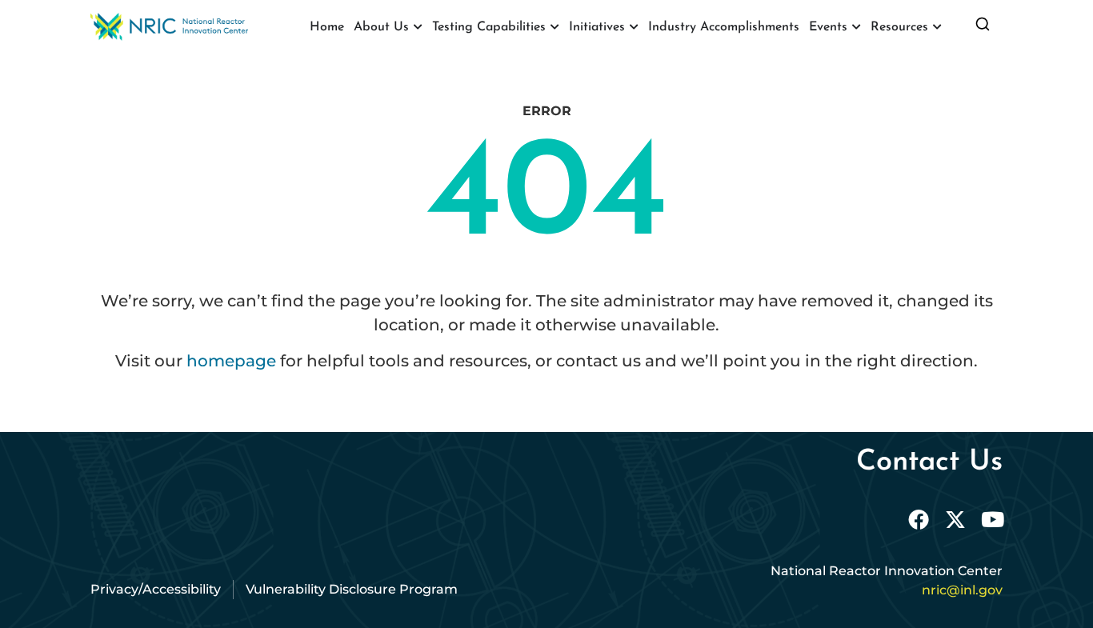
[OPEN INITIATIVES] (634, 27)
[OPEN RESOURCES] (937, 27)
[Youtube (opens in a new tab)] (992, 519)
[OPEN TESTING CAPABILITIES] (554, 27)
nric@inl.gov (962, 590)
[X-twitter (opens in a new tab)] (955, 519)
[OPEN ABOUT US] (417, 27)
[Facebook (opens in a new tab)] (918, 519)
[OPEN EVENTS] (856, 27)
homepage (231, 360)
